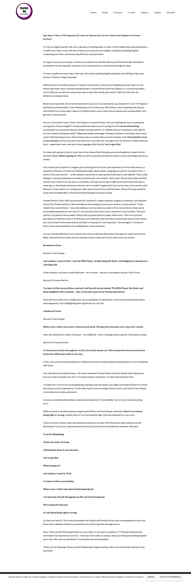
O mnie (131, 12)
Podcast (118, 12)
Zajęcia (144, 12)
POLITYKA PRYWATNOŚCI (170, 577)
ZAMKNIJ (151, 577)
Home (93, 12)
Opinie (157, 12)
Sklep (105, 12)
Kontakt (171, 12)
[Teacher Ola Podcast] (24, 11)
